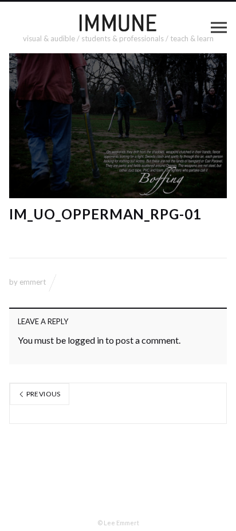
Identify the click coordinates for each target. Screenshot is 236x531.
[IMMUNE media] (118, 22)
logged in (86, 340)
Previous (42, 394)
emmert (32, 281)
